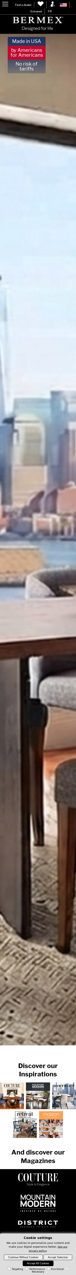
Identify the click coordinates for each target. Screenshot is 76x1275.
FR (50, 11)
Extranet (36, 11)
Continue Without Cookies (23, 1257)
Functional (57, 1269)
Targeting (17, 1269)
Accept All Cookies (38, 1263)
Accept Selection (58, 1257)
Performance (37, 1269)
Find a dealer (23, 4)
